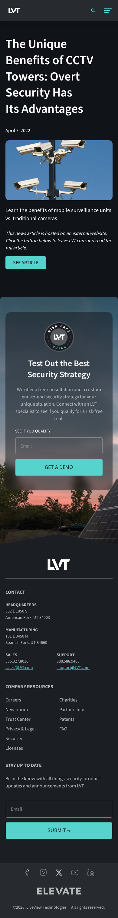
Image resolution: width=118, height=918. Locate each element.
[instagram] (43, 872)
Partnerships (72, 709)
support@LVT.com (73, 668)
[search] (93, 10)
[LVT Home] (12, 10)
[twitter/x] (59, 872)
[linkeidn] (91, 872)
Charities (68, 700)
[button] (108, 10)
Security (13, 738)
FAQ (63, 729)
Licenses (14, 748)
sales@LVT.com (19, 668)
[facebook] (27, 872)
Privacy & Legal (20, 729)
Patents (66, 719)
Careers (13, 700)
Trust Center (18, 719)
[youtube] (75, 872)
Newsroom (16, 709)
